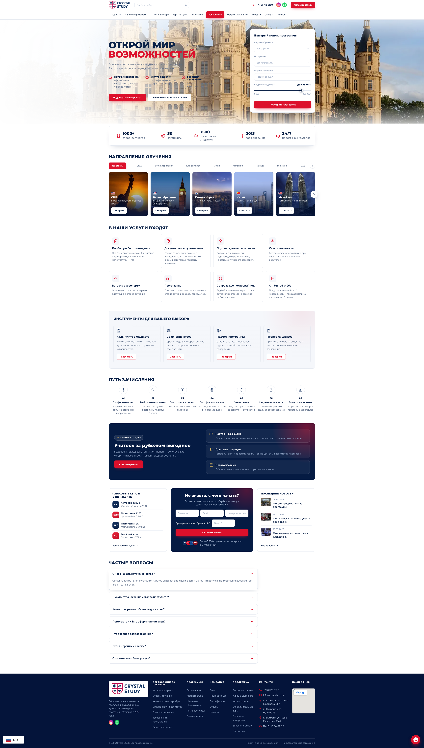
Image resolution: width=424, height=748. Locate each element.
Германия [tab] (282, 165)
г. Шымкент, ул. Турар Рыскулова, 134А (275, 719)
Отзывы (214, 706)
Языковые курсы (196, 710)
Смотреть (119, 210)
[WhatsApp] (284, 4)
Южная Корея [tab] (193, 165)
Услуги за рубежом (135, 14)
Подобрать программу (283, 104)
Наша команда (218, 695)
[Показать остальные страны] (312, 166)
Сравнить (175, 356)
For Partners (215, 14)
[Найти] (186, 5)
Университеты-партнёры (166, 701)
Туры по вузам (180, 14)
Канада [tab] (260, 165)
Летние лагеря (161, 14)
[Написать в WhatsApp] (415, 739)
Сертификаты (217, 701)
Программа (260, 56)
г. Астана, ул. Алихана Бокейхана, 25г (275, 702)
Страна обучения (263, 42)
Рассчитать (126, 356)
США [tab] (139, 165)
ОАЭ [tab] (303, 165)
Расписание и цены (123, 545)
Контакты (283, 14)
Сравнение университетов (167, 706)
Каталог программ (163, 690)
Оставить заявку (303, 4)
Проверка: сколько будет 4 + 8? (193, 523)
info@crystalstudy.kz (274, 695)
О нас (268, 14)
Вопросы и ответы (243, 690)
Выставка (197, 14)
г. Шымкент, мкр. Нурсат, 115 (272, 710)
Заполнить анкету (242, 725)
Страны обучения (162, 695)
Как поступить (240, 701)
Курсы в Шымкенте (237, 14)
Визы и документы (162, 727)
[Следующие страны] (314, 194)
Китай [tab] (216, 165)
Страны (114, 14)
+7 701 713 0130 (271, 690)
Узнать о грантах (128, 464)
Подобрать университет (127, 97)
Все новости (268, 545)
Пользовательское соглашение (299, 742)
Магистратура (195, 695)
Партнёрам (239, 731)
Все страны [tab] (117, 165)
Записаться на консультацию (169, 97)
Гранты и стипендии (163, 712)
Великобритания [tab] (164, 165)
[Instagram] (278, 4)
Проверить (276, 356)
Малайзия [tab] (238, 165)
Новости (256, 14)
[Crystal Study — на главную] (120, 5)
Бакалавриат (194, 690)
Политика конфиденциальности (263, 742)
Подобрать (226, 356)
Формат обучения (263, 70)
